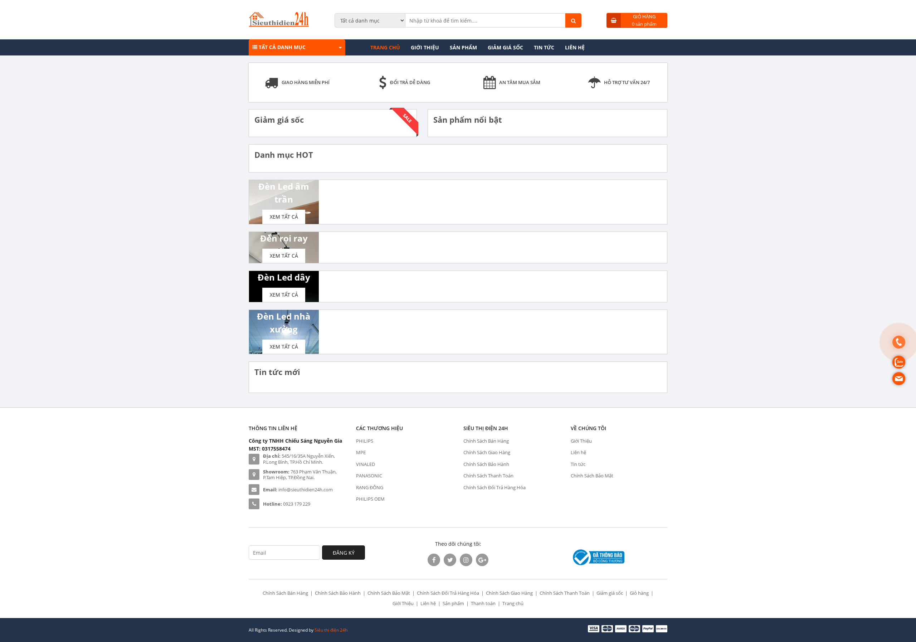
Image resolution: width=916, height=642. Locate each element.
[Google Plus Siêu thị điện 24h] (482, 560)
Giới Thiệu (425, 47)
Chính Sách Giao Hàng (486, 452)
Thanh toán (483, 603)
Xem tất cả (284, 216)
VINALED (365, 464)
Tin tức (544, 47)
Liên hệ (575, 47)
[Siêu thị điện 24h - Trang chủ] (279, 24)
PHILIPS (364, 441)
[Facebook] (434, 560)
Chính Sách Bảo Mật (592, 475)
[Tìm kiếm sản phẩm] (573, 20)
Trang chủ (385, 47)
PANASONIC (369, 475)
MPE (361, 452)
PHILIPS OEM (370, 499)
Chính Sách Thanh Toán (488, 475)
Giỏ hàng (639, 593)
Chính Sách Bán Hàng (486, 441)
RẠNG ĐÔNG (369, 487)
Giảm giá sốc (505, 47)
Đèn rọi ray (284, 238)
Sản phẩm (463, 47)
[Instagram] (466, 560)
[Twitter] (450, 560)
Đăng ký (344, 552)
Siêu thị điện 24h (331, 630)
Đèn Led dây (284, 277)
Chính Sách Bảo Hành (486, 464)
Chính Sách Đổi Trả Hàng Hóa (494, 487)
